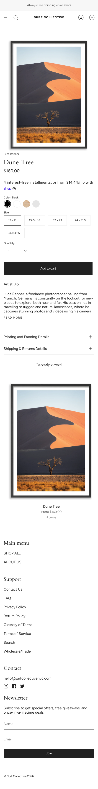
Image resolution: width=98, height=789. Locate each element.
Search (9, 642)
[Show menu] (7, 17)
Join (49, 753)
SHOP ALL (12, 553)
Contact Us (13, 589)
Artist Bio (11, 284)
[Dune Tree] (51, 441)
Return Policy (14, 616)
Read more (13, 317)
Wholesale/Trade (17, 651)
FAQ (7, 598)
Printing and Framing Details (26, 337)
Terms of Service (17, 633)
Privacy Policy (15, 607)
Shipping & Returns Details (26, 348)
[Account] (81, 17)
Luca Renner (11, 154)
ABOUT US (12, 562)
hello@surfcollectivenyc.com (28, 678)
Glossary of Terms (18, 625)
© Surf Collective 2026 (19, 776)
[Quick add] (10, 496)
